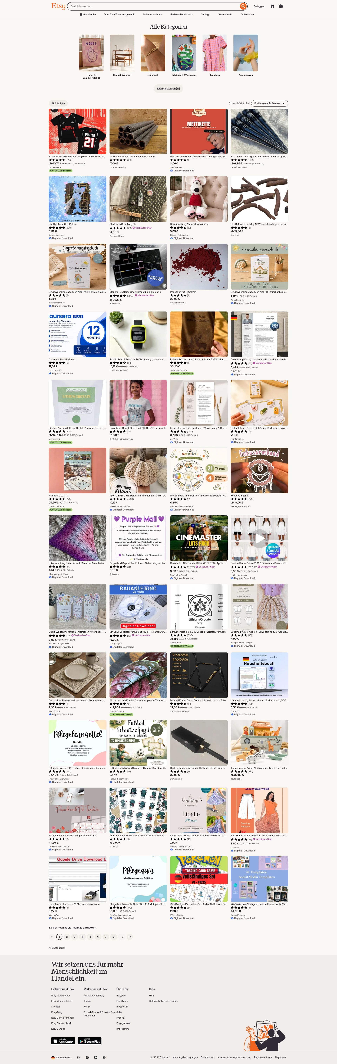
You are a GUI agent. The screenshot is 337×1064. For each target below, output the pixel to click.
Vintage (205, 14)
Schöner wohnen (152, 14)
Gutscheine (247, 14)
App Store (63, 1040)
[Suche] (243, 6)
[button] (61, 1057)
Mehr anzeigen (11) (168, 88)
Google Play (89, 1040)
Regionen (280, 1057)
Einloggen (259, 6)
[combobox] (153, 6)
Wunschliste (225, 14)
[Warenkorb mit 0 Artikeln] (281, 6)
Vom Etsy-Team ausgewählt (119, 14)
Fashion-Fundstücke (181, 14)
